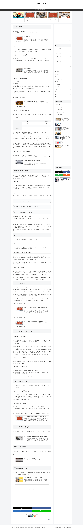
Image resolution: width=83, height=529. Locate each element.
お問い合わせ (20, 527)
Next (70, 16)
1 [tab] (40, 23)
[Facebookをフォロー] (31, 516)
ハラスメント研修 (58, 109)
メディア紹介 (25, 527)
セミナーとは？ (30, 527)
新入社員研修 (57, 104)
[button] (70, 41)
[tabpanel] (18, 17)
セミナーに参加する (37, 527)
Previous (12, 16)
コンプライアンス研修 (59, 107)
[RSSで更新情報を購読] (35, 516)
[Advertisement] (32, 497)
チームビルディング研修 (59, 112)
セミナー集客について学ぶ (45, 527)
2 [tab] (42, 23)
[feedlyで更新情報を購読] (33, 516)
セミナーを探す (14, 527)
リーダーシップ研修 (59, 114)
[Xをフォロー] (29, 516)
